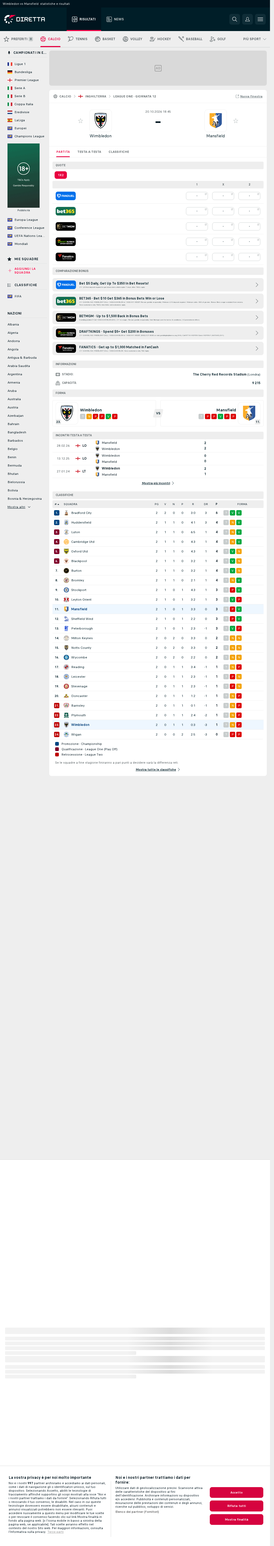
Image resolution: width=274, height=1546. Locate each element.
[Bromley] (66, 580)
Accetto (236, 1492)
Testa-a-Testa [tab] (89, 152)
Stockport (78, 590)
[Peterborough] (66, 628)
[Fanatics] (66, 257)
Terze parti (55, 1532)
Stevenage (79, 686)
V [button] (165, 504)
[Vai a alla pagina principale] (34, 19)
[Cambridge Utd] (66, 541)
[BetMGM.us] (66, 226)
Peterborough (82, 628)
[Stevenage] (66, 686)
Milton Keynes (82, 638)
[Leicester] (66, 676)
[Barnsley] (66, 705)
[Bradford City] (66, 513)
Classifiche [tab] (119, 152)
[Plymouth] (66, 715)
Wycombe (79, 657)
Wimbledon (101, 135)
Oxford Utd (79, 551)
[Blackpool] (66, 561)
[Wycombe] (66, 657)
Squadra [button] (70, 504)
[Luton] (66, 532)
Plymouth (78, 715)
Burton (76, 571)
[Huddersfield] (66, 522)
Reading (77, 667)
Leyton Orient (81, 599)
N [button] (174, 504)
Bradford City (81, 513)
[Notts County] (66, 647)
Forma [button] (242, 504)
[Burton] (66, 570)
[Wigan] (66, 734)
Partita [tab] (63, 152)
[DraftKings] (66, 241)
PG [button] (157, 504)
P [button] (182, 504)
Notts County (81, 648)
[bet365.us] (66, 211)
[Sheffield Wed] (66, 619)
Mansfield (215, 135)
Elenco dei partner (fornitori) (137, 1512)
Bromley (77, 580)
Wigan (76, 734)
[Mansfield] (66, 609)
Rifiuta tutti (236, 1506)
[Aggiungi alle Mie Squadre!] (80, 120)
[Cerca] (234, 19)
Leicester (78, 677)
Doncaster (79, 696)
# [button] (56, 504)
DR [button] (206, 504)
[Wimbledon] (66, 724)
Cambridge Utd (82, 542)
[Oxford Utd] (66, 551)
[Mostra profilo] (100, 120)
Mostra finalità (236, 1519)
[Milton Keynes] (66, 638)
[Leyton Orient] (66, 599)
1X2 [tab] (61, 175)
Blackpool (79, 561)
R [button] (193, 504)
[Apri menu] (260, 19)
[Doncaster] (66, 696)
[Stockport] (66, 590)
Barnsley (78, 705)
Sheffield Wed (82, 619)
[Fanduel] (66, 196)
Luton (75, 532)
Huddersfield (81, 522)
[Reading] (66, 667)
